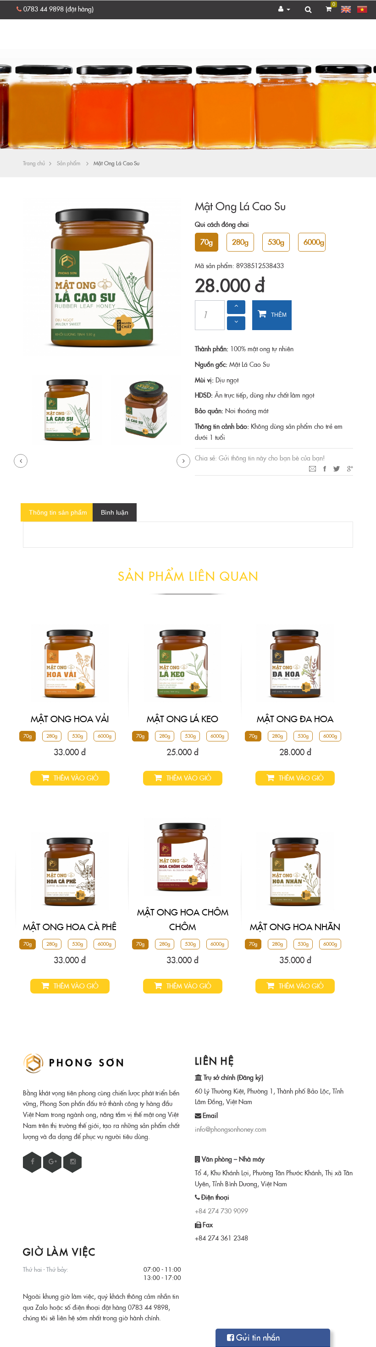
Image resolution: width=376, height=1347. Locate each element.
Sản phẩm (68, 163)
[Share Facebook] (324, 468)
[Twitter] (336, 468)
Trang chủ (34, 163)
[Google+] (350, 468)
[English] (347, 10)
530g (77, 736)
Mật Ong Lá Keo (182, 718)
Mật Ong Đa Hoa (295, 718)
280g (51, 736)
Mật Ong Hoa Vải (70, 718)
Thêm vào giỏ (274, 321)
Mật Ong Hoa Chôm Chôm (182, 919)
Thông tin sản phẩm (58, 512)
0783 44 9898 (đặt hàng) (58, 9)
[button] (285, 9)
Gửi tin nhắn (257, 1337)
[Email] (312, 468)
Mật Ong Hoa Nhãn (295, 926)
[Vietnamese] (363, 10)
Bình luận (114, 512)
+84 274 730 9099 (221, 1211)
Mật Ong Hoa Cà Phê (69, 926)
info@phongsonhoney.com (230, 1129)
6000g (104, 736)
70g (27, 736)
